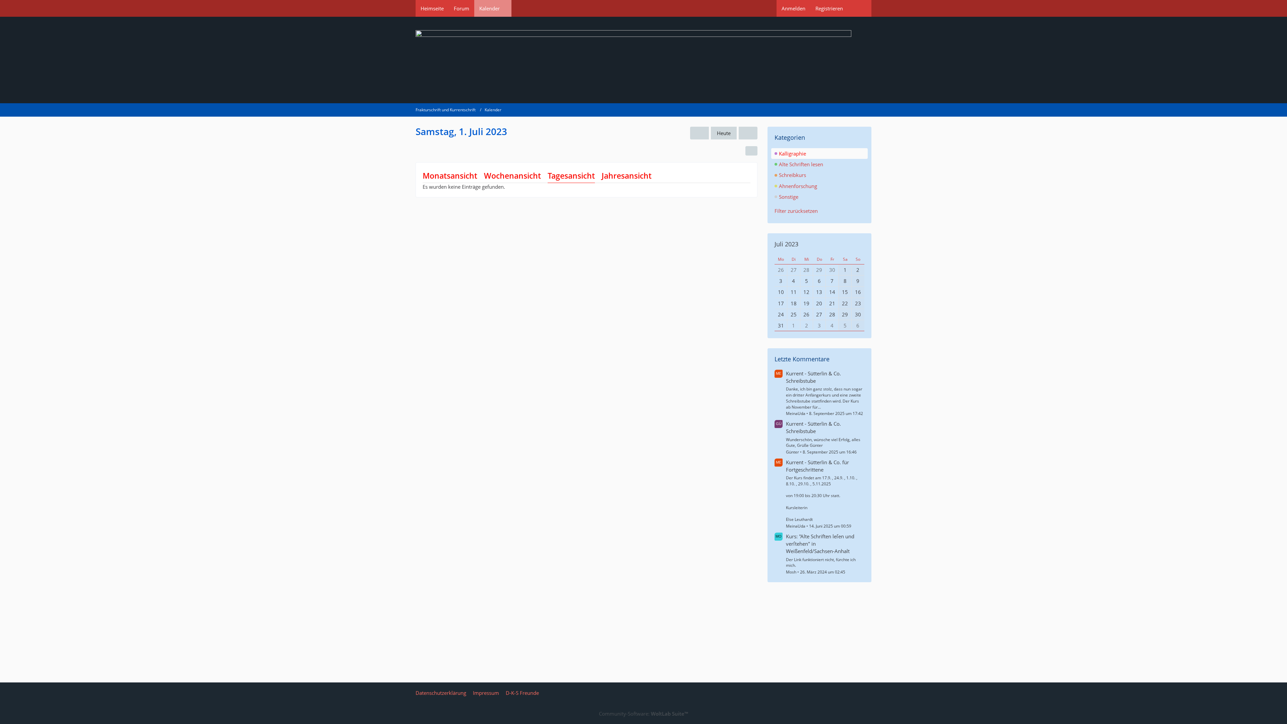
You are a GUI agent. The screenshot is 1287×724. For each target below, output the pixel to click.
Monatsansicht (450, 175)
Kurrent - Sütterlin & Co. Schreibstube (813, 377)
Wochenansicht (512, 175)
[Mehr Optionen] (751, 151)
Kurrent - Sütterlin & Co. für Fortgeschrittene (817, 466)
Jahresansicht (627, 175)
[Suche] (859, 8)
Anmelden (793, 8)
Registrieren (829, 8)
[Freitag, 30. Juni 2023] (699, 133)
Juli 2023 (786, 244)
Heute (724, 133)
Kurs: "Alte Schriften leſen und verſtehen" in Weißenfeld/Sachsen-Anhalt (820, 543)
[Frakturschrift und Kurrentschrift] (643, 60)
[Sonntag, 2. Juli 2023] (748, 133)
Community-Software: (643, 713)
